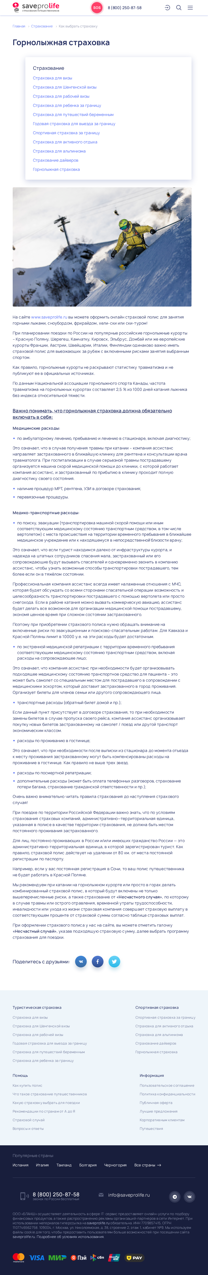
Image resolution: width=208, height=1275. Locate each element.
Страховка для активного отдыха (65, 142)
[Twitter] (114, 961)
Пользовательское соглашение (167, 1085)
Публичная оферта (156, 1102)
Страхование (42, 26)
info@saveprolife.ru (129, 1195)
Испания (20, 1165)
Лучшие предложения (159, 1111)
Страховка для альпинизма (59, 151)
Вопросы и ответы (28, 1128)
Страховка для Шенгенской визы (64, 87)
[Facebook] (97, 961)
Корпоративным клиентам (162, 1120)
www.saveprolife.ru (49, 317)
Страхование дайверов (55, 160)
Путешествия (151, 1128)
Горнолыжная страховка (56, 169)
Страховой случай (29, 1120)
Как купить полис (27, 1085)
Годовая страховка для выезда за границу (74, 123)
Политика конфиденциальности (167, 1094)
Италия (42, 1165)
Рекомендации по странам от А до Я (44, 1111)
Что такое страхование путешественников (50, 1094)
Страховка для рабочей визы (61, 96)
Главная (19, 26)
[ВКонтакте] (81, 961)
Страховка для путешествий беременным (73, 114)
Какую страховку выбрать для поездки (46, 1102)
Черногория (115, 1165)
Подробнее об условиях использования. (70, 1236)
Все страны (144, 1165)
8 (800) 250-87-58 (124, 7)
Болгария (88, 1165)
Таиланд (64, 1165)
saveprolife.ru (98, 1223)
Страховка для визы (52, 78)
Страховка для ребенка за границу (67, 105)
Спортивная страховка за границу (66, 133)
